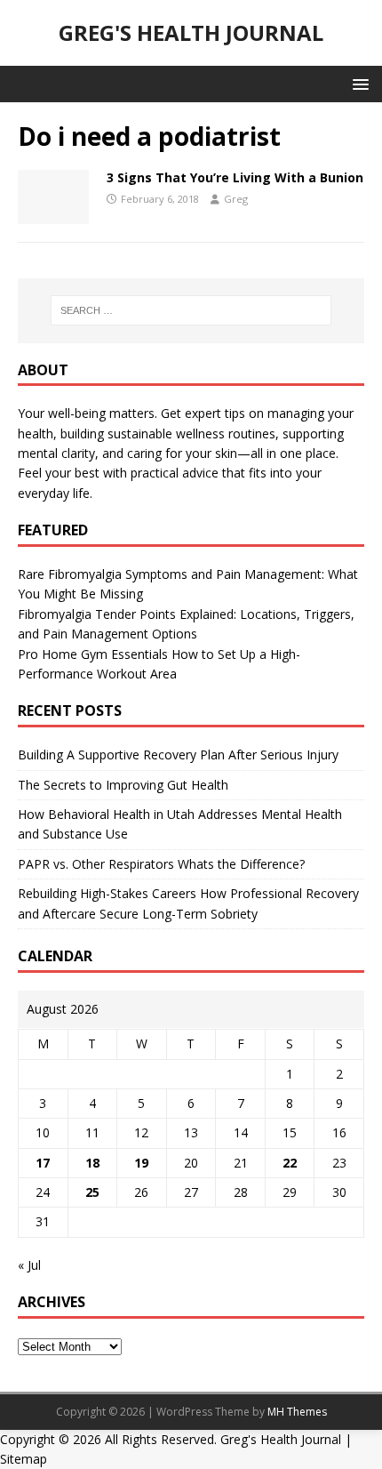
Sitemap (23, 1458)
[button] (358, 83)
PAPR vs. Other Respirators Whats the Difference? (161, 863)
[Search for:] (191, 310)
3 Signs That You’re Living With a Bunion (235, 177)
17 (43, 1162)
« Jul (29, 1264)
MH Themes (297, 1411)
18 (92, 1162)
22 (290, 1162)
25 (92, 1192)
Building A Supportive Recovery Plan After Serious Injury (178, 754)
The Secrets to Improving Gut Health (123, 784)
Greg (236, 198)
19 (141, 1162)
